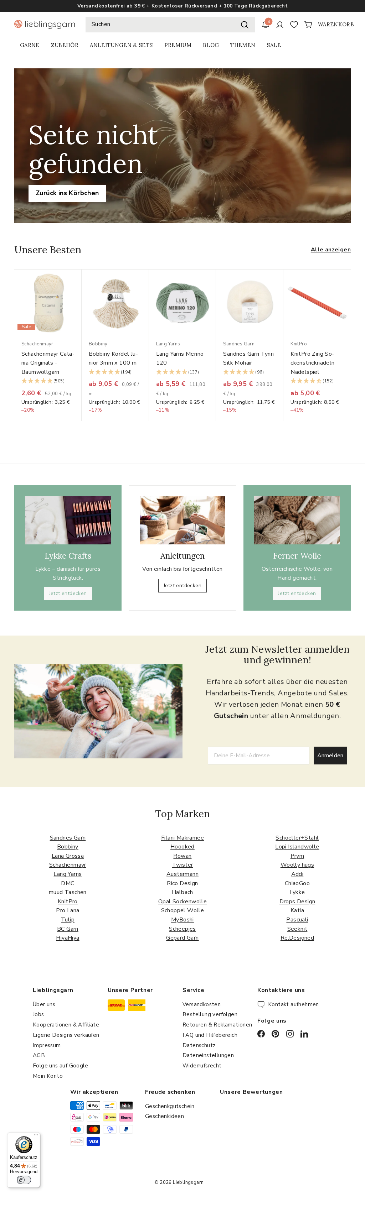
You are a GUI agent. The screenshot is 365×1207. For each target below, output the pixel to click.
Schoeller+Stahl (297, 838)
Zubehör (64, 45)
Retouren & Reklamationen (217, 1024)
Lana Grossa (68, 856)
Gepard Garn (182, 938)
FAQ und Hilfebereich (209, 1035)
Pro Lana (67, 910)
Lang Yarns (67, 874)
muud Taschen (68, 892)
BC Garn (67, 929)
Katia (297, 910)
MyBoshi (182, 920)
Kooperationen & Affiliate (66, 1024)
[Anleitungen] (182, 520)
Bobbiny (67, 847)
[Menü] (36, 1136)
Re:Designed (297, 938)
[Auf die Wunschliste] (78, 289)
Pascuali (297, 920)
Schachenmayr (67, 865)
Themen (242, 45)
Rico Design (182, 883)
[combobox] (170, 24)
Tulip (67, 920)
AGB (39, 1055)
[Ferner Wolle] (297, 520)
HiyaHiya (67, 938)
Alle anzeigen (331, 250)
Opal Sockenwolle (182, 901)
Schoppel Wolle (182, 910)
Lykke (297, 892)
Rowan (182, 856)
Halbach (182, 892)
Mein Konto (48, 1076)
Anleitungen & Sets (121, 45)
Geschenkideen (164, 1116)
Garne (30, 45)
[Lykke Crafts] (68, 520)
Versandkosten (201, 1004)
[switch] (24, 1180)
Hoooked (182, 847)
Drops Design (297, 901)
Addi (297, 874)
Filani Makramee (182, 838)
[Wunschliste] (294, 24)
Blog (211, 45)
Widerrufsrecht (202, 1065)
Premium (177, 45)
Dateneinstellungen (208, 1055)
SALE (274, 45)
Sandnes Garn (68, 838)
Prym (297, 856)
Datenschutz (198, 1045)
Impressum (47, 1045)
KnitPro (68, 901)
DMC (67, 883)
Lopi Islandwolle (297, 847)
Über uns (44, 1004)
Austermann (182, 874)
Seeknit (297, 929)
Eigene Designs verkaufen (66, 1035)
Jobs (38, 1014)
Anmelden (330, 755)
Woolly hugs (297, 865)
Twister (182, 865)
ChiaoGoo (297, 883)
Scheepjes (182, 929)
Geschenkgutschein (170, 1106)
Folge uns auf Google (60, 1065)
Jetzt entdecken (68, 593)
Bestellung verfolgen (209, 1014)
